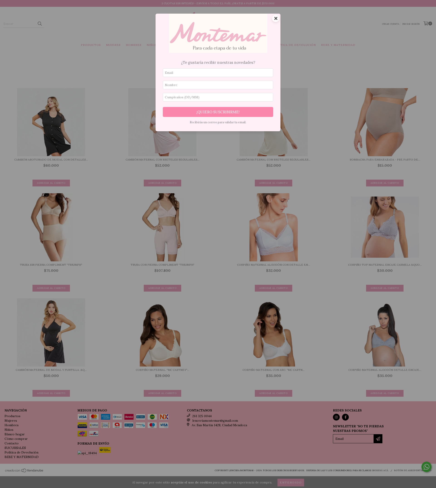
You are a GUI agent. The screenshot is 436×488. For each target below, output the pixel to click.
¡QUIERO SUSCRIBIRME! (218, 111)
